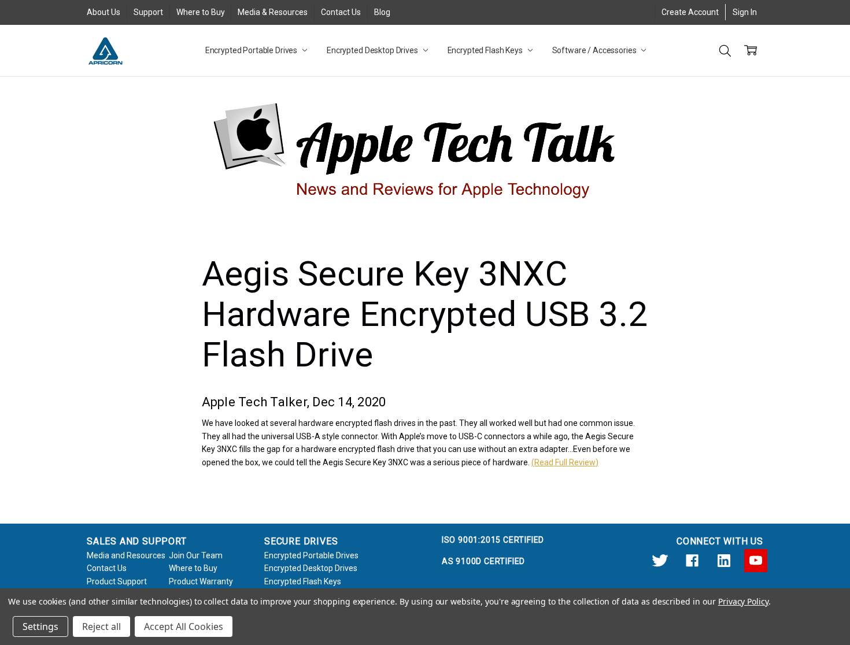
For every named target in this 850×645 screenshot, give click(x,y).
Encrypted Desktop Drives (373, 50)
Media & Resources (273, 12)
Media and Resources (126, 555)
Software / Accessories (595, 50)
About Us (103, 12)
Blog (382, 12)
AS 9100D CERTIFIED (483, 561)
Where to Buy (200, 12)
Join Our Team (196, 555)
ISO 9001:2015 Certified (493, 539)
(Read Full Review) (564, 462)
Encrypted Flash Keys (486, 50)
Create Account (690, 12)
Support (148, 12)
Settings (40, 626)
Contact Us (341, 12)
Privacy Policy (743, 601)
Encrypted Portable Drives (252, 50)
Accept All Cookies (183, 626)
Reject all (101, 626)
